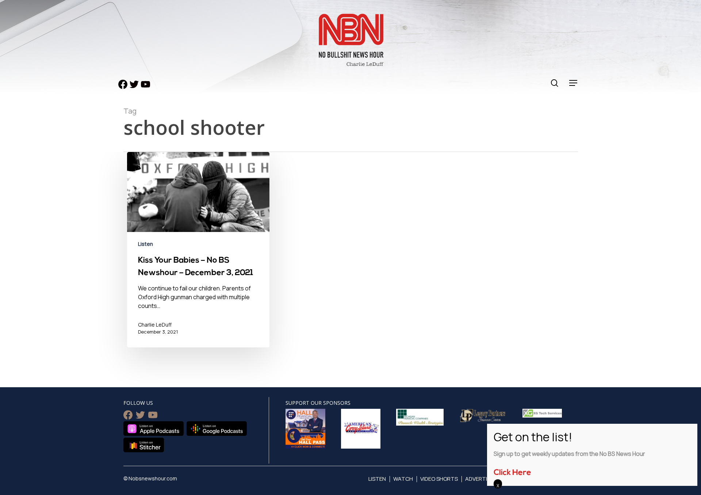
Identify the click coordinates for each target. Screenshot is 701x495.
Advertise (479, 479)
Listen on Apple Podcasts (153, 428)
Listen (145, 243)
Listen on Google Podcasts (217, 428)
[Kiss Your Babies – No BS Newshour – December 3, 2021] (198, 255)
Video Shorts (439, 479)
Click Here (512, 473)
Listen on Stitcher (143, 445)
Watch (403, 479)
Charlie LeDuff (155, 324)
